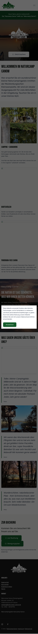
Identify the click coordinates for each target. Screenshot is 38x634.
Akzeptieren (10, 324)
